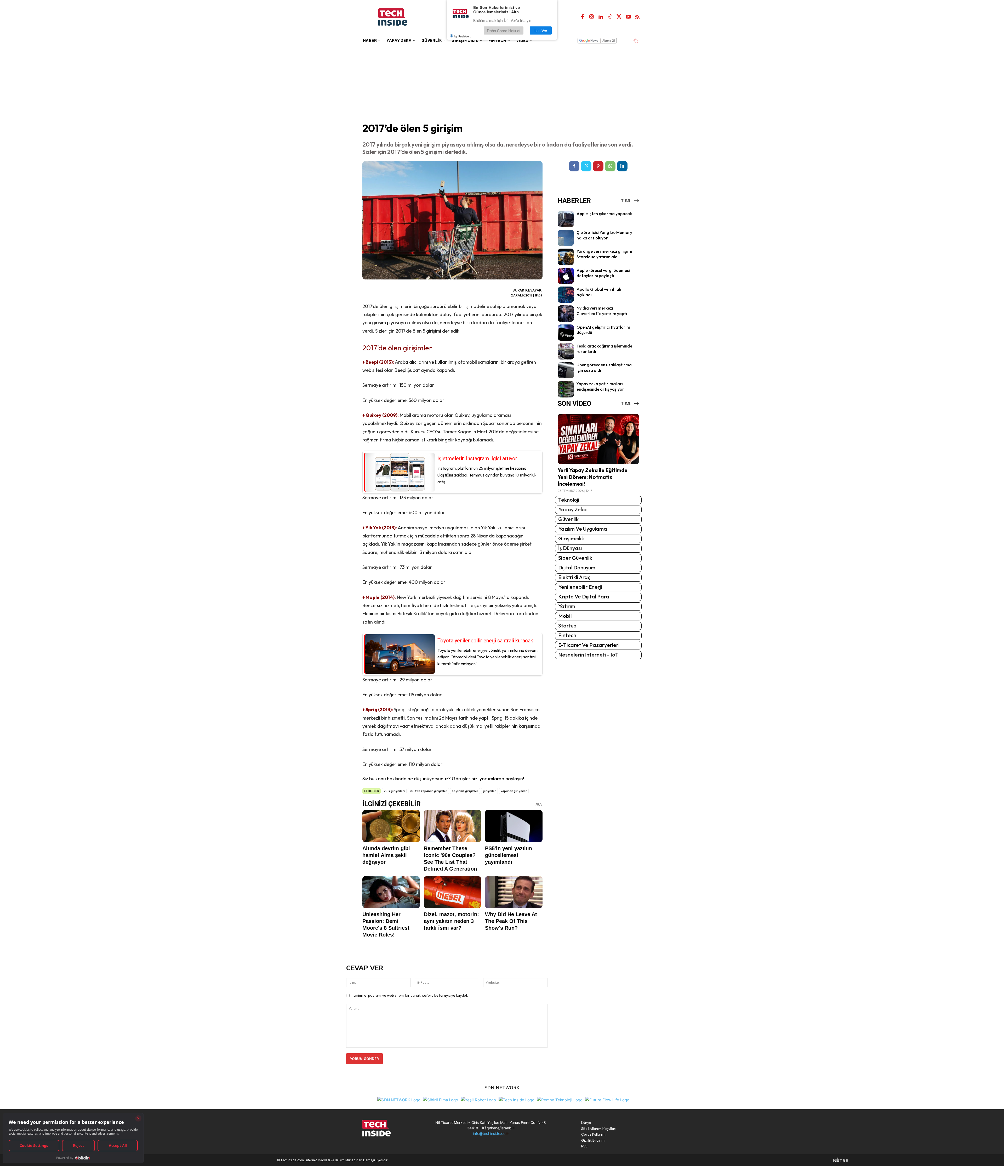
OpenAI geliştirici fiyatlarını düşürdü (603, 329)
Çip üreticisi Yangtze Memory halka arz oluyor (604, 235)
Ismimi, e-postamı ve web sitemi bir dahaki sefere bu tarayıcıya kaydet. (410, 995)
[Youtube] (628, 17)
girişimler (489, 791)
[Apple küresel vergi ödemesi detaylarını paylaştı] (566, 276)
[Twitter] (619, 17)
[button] (635, 40)
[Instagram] (591, 17)
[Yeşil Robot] (478, 1099)
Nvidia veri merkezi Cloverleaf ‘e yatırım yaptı (602, 310)
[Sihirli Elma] (440, 1099)
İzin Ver (540, 30)
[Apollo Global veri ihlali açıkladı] (566, 295)
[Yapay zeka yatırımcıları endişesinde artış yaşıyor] (566, 389)
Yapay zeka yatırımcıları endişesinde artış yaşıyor (600, 386)
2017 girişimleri (394, 791)
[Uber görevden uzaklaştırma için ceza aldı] (566, 370)
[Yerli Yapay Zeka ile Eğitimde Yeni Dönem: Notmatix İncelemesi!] (598, 439)
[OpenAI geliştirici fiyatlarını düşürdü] (566, 332)
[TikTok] (610, 17)
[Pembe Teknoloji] (560, 1099)
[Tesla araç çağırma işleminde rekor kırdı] (566, 351)
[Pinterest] (598, 166)
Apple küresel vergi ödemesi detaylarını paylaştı (603, 273)
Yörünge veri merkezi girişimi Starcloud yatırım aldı (604, 254)
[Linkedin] (601, 17)
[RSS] (637, 17)
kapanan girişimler (514, 791)
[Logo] (399, 17)
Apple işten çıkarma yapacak (604, 213)
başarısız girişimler (465, 791)
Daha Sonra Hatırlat (503, 30)
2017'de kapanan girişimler (428, 791)
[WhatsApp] (610, 166)
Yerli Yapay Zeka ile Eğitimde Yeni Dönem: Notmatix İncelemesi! (593, 477)
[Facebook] (582, 17)
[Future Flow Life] (607, 1099)
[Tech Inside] (516, 1099)
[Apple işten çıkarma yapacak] (566, 219)
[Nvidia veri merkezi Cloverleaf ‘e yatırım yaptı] (566, 313)
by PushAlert (462, 36)
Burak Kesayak (527, 290)
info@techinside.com (491, 1133)
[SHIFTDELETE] (398, 1099)
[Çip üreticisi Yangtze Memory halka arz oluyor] (566, 238)
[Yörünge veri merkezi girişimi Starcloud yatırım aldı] (566, 257)
